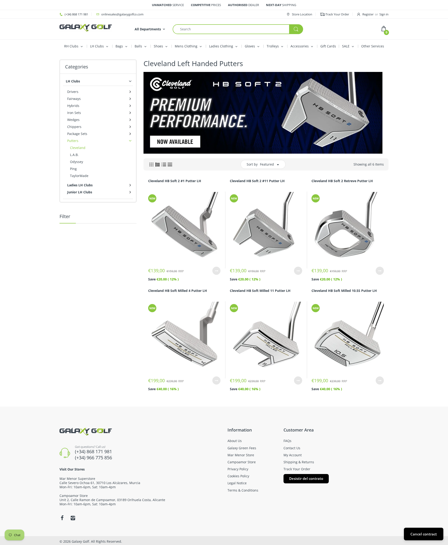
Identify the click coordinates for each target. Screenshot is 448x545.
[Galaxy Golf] (86, 27)
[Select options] (216, 271)
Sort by (252, 164)
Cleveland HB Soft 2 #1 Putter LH (174, 181)
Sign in (383, 14)
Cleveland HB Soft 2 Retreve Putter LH (342, 181)
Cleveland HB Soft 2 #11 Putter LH (257, 181)
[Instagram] (72, 518)
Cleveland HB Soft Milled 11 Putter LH (260, 290)
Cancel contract (423, 534)
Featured (267, 164)
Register (368, 14)
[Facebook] (62, 518)
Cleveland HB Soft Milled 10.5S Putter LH (344, 290)
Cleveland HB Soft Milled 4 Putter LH (177, 290)
